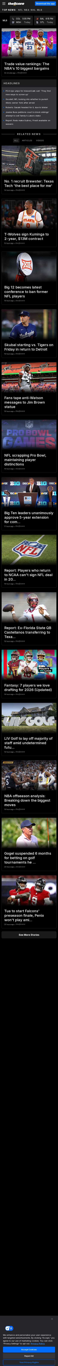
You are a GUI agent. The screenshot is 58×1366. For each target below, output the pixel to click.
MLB (39, 10)
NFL (20, 10)
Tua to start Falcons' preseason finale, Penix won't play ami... (24, 915)
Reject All (29, 1356)
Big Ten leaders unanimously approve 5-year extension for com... (28, 517)
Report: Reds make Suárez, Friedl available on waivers (28, 122)
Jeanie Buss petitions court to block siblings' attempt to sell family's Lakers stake (27, 114)
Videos (40, 140)
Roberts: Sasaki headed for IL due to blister (27, 107)
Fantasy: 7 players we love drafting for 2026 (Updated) (28, 687)
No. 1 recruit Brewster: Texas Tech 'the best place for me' (29, 183)
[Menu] (4, 3)
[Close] (52, 1319)
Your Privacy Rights (29, 1362)
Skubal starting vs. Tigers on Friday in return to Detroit (28, 347)
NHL (33, 10)
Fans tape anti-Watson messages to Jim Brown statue (24, 402)
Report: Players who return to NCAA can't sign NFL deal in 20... (28, 574)
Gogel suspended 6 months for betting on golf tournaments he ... (27, 857)
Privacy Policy (38, 1343)
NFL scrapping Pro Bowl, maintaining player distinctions (25, 459)
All (16, 140)
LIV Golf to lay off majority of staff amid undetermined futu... (28, 743)
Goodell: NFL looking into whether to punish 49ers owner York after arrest (27, 101)
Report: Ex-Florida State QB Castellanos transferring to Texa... (27, 632)
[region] (29, 1341)
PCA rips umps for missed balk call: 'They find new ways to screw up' (28, 93)
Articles (27, 140)
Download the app (45, 3)
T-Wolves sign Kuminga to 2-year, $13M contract (26, 236)
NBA (27, 10)
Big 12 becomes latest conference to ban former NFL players (26, 291)
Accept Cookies (29, 1349)
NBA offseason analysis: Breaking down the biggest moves (27, 800)
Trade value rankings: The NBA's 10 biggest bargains (26, 66)
